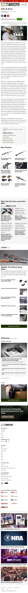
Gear (2, 452)
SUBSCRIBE (7, 417)
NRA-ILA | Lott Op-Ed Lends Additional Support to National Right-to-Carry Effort (20, 232)
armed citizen (11, 362)
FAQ (2, 433)
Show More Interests (17, 400)
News (2, 276)
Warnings (2, 589)
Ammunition (3, 450)
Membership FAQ (4, 478)
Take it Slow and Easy (8, 142)
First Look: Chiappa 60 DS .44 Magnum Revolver (8, 297)
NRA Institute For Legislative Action (8, 468)
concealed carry (6, 129)
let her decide (14, 88)
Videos (2, 460)
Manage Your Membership (6, 480)
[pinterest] (8, 15)
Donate (16, 1)
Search (2, 437)
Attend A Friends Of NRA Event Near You (12, 582)
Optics (2, 456)
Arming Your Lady (7, 139)
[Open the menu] (25, 4)
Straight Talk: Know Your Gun (8, 306)
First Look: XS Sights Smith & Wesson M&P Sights (8, 280)
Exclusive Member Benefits (6, 476)
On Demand (6, 137)
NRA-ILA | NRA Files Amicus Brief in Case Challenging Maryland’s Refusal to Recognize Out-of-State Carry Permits (7, 237)
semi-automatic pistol (18, 362)
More (9, 247)
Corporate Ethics (17, 587)
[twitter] (5, 15)
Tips (4, 276)
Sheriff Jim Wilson (5, 12)
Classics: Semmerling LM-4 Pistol (9, 288)
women (4, 130)
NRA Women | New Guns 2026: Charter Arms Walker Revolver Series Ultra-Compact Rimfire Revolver (6, 218)
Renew (13, 1)
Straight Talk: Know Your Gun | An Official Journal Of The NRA (12, 359)
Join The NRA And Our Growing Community (12, 547)
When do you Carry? (8, 140)
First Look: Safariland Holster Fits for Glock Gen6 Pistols (9, 315)
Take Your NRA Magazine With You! (10, 529)
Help (2, 435)
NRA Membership (4, 474)
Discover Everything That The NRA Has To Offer (13, 564)
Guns (2, 454)
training (20, 129)
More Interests (13, 338)
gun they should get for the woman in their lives (13, 46)
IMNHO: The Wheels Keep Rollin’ (11, 268)
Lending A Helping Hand (9, 135)
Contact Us (3, 431)
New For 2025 (4, 449)
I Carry (3, 383)
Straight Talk (5, 362)
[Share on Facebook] (2, 15)
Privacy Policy (3, 587)
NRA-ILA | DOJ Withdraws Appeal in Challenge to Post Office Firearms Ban (21, 217)
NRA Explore (3, 470)
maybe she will (20, 95)
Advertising (3, 430)
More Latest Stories (17, 326)
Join (10, 1)
